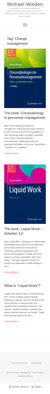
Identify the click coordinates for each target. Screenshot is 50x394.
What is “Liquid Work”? (22, 286)
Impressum (37, 363)
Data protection (19, 363)
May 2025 (11, 52)
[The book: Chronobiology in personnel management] (25, 78)
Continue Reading (11, 153)
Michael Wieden (25, 4)
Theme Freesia (38, 372)
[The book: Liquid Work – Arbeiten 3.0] (25, 194)
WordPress (28, 376)
